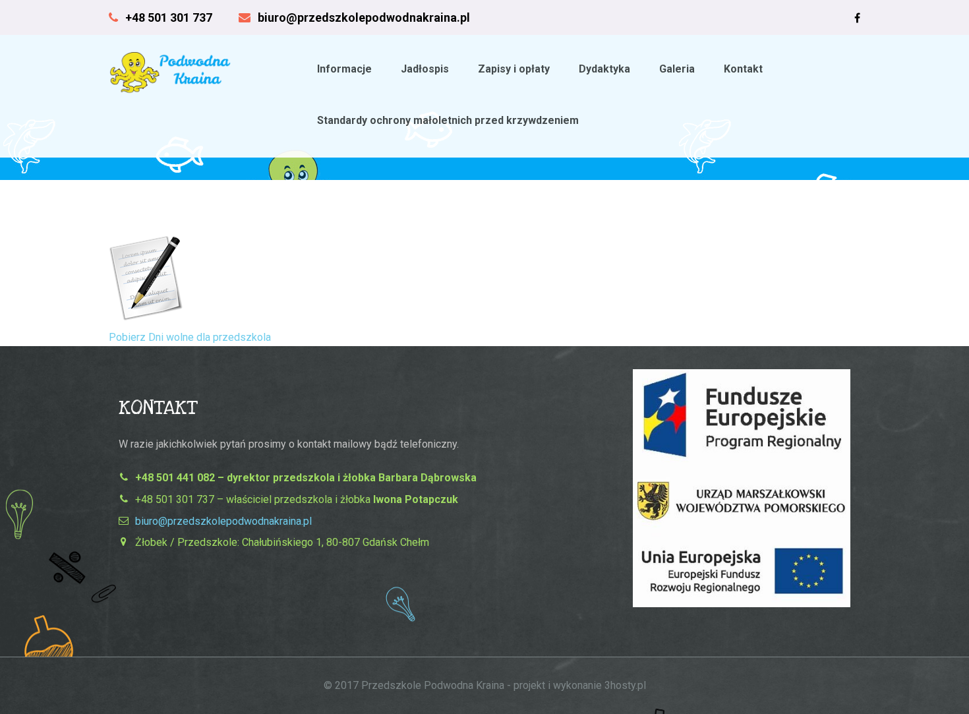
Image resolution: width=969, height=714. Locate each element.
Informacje (344, 69)
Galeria (677, 69)
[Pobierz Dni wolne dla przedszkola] (151, 320)
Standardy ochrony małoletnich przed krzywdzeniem (448, 120)
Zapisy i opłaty (514, 69)
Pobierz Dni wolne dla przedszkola (190, 337)
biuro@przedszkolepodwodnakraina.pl (223, 521)
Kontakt (743, 69)
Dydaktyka (604, 69)
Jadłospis (425, 69)
